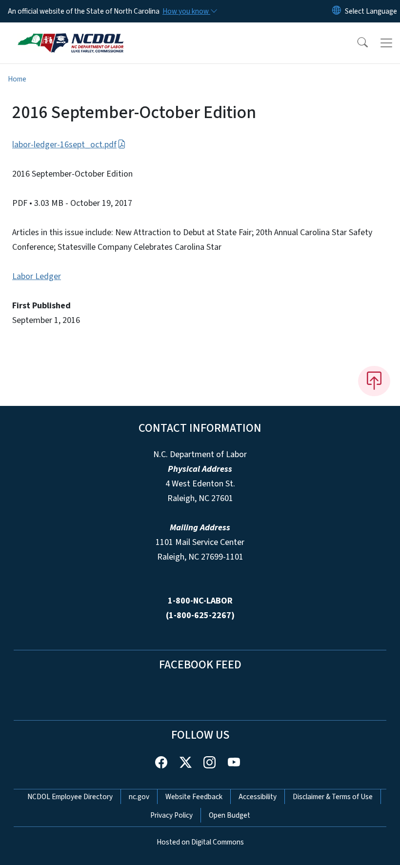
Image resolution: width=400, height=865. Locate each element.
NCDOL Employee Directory (70, 796)
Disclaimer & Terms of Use (333, 796)
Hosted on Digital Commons (200, 842)
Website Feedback (193, 796)
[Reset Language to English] (336, 11)
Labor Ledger (36, 276)
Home (17, 79)
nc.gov (139, 796)
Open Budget (229, 815)
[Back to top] (374, 381)
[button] (356, 43)
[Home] (70, 33)
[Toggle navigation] (386, 43)
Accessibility (258, 796)
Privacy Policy (171, 815)
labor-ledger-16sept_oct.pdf (64, 145)
